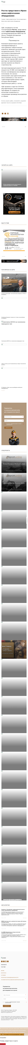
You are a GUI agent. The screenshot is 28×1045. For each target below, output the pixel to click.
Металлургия (25, 940)
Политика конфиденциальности (9, 977)
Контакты (3, 972)
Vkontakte (4, 964)
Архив (2, 970)
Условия (3, 975)
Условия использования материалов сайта (12, 979)
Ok (1, 1034)
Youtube (3, 966)
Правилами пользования (14, 423)
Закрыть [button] (3, 1044)
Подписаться (8, 427)
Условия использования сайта (13, 1034)
